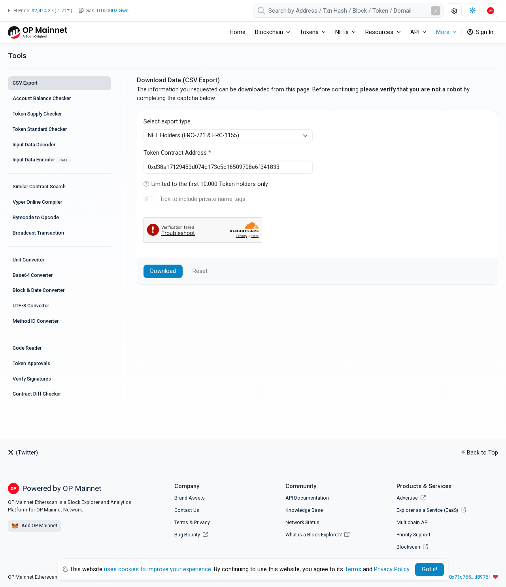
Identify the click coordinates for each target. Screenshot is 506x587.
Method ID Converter (36, 321)
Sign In (483, 32)
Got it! (429, 569)
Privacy (202, 522)
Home (237, 32)
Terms (181, 522)
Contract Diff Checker (37, 394)
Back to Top (482, 452)
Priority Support (413, 535)
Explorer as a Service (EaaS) (427, 510)
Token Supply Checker (37, 114)
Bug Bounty (187, 535)
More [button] (442, 32)
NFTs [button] (342, 32)
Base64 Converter (33, 275)
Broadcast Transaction (38, 233)
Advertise (407, 498)
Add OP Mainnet (38, 525)
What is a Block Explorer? (314, 535)
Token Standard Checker (40, 129)
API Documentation (307, 498)
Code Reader (27, 348)
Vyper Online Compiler (37, 202)
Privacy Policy (391, 569)
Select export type (167, 121)
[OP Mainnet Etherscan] (37, 32)
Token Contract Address (177, 153)
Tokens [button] (309, 32)
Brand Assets (189, 498)
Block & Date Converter (38, 290)
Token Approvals (31, 363)
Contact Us (186, 510)
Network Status (302, 522)
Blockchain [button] (269, 32)
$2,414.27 (42, 10)
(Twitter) (26, 452)
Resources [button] (379, 32)
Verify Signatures (32, 379)
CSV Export (25, 83)
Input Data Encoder (40, 160)
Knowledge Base (304, 510)
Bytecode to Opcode (36, 217)
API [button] (414, 32)
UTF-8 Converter (31, 306)
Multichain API (412, 522)
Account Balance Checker (42, 98)
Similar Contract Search (39, 186)
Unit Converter (28, 260)
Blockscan (408, 547)
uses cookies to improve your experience (157, 569)
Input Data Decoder (34, 145)
